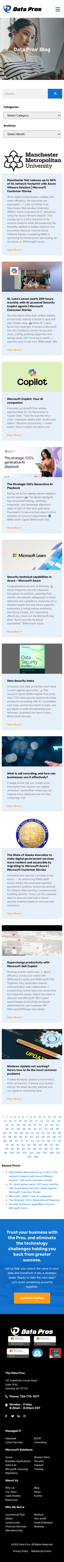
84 (34, 1144)
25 (58, 1120)
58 (9, 1136)
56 (59, 1132)
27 (12, 1124)
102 (25, 1152)
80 (12, 1144)
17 (15, 1120)
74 (37, 1140)
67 (59, 1136)
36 (7, 1128)
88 (57, 1144)
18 (20, 1120)
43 (46, 1128)
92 (23, 1148)
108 (29, 1156)
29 (23, 1124)
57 (4, 1136)
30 (29, 1124)
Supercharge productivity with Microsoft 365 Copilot (28, 964)
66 (54, 1136)
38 (18, 1128)
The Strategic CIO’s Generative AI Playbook (34, 1200)
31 (35, 1124)
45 (57, 1128)
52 (37, 1132)
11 (44, 1116)
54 (48, 1132)
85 (40, 1144)
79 (6, 1144)
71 (21, 1140)
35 (57, 1124)
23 (47, 1120)
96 (46, 1148)
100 (12, 1152)
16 (10, 1120)
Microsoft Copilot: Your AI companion (30, 1196)
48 (15, 1132)
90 (12, 1148)
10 (39, 1116)
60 (20, 1136)
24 (53, 1120)
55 (54, 1132)
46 (4, 1132)
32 (40, 1124)
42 (40, 1128)
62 (31, 1136)
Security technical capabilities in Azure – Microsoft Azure (29, 578)
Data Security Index (20, 680)
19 (25, 1120)
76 (48, 1140)
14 (59, 1116)
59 (15, 1136)
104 (38, 1152)
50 (27, 1132)
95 (40, 1148)
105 (45, 1152)
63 (37, 1136)
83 (29, 1144)
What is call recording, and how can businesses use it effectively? (31, 775)
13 (54, 1116)
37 (12, 1128)
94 (34, 1148)
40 (29, 1128)
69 (10, 1140)
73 (32, 1140)
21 (36, 1120)
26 (7, 1124)
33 (46, 1124)
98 (57, 1148)
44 (51, 1128)
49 (21, 1132)
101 (18, 1152)
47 (10, 1132)
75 (43, 1140)
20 (31, 1120)
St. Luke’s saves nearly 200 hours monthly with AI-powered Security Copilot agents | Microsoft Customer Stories (31, 304)
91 (18, 1148)
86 (45, 1144)
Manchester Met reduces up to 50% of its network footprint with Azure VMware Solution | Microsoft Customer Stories (31, 185)
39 (23, 1128)
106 (51, 1152)
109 (36, 1156)
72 (26, 1140)
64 (43, 1136)
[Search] (55, 94)
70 (16, 1140)
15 (5, 1120)
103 (31, 1152)
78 (59, 1140)
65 (48, 1136)
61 (26, 1136)
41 (35, 1128)
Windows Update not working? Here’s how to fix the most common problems (32, 1070)
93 (29, 1148)
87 (51, 1144)
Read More (14, 249)
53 (43, 1132)
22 (41, 1120)
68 (5, 1140)
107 (58, 1152)
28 (18, 1124)
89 (7, 1148)
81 (18, 1144)
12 (49, 1116)
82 (23, 1144)
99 (5, 1152)
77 (53, 1140)
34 (51, 1124)
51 (32, 1132)
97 (51, 1148)
